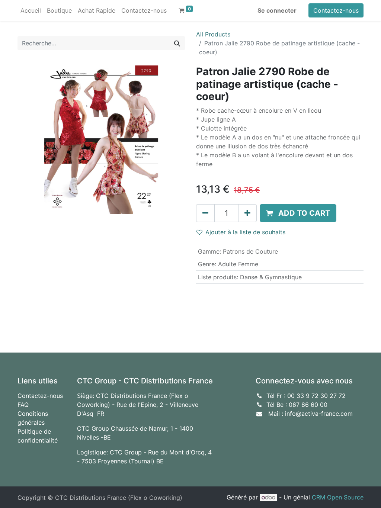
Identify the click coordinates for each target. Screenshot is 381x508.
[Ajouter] (247, 213)
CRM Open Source (338, 497)
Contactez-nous (336, 10)
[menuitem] (30, 10)
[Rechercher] (177, 43)
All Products (213, 34)
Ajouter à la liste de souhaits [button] (245, 232)
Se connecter (277, 10)
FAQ (23, 404)
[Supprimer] (205, 213)
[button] (298, 213)
